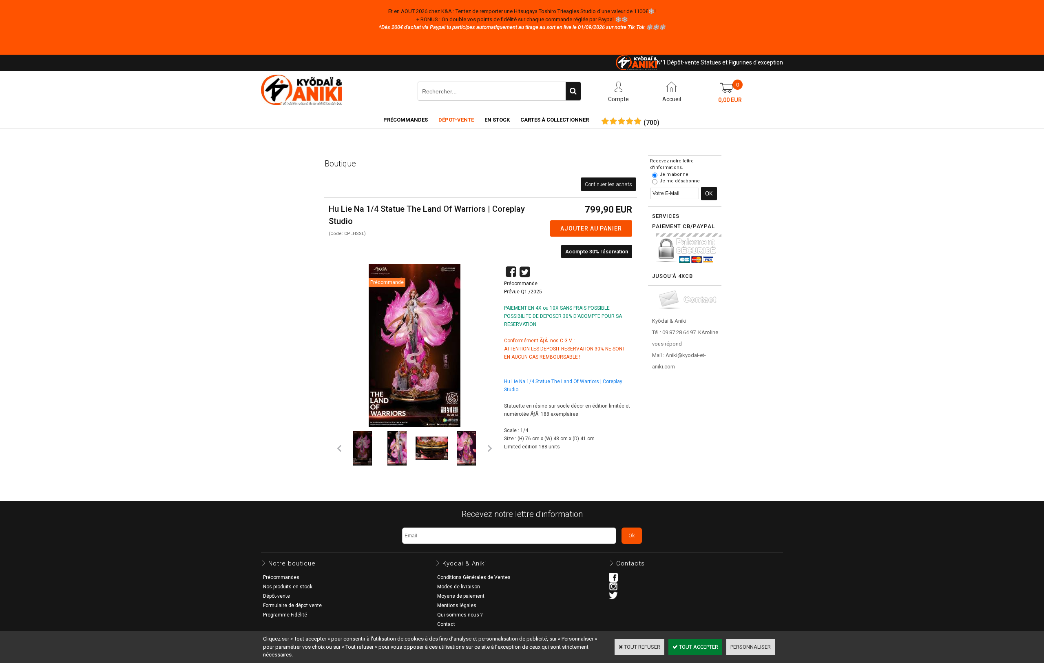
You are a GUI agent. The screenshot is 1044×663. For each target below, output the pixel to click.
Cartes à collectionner (554, 120)
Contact (446, 624)
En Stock (497, 120)
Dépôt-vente (276, 596)
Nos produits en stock (287, 587)
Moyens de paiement (460, 596)
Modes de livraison (458, 587)
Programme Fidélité (285, 615)
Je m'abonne (673, 174)
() (651, 122)
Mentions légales (456, 605)
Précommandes (405, 120)
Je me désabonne (679, 181)
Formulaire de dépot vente (292, 605)
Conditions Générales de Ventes (474, 577)
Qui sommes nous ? (459, 615)
